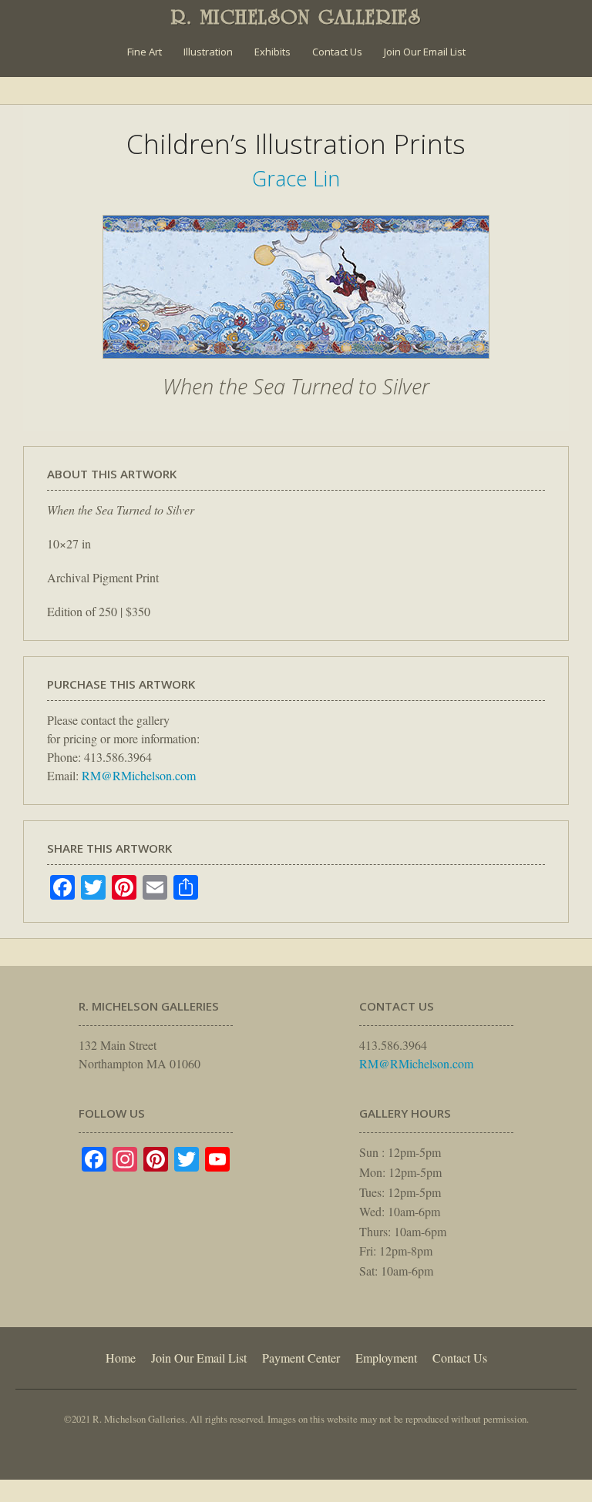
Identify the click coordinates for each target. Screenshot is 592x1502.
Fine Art (144, 52)
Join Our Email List (425, 52)
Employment (386, 1357)
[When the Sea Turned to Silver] (296, 366)
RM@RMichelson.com (139, 775)
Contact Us (337, 52)
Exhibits (272, 52)
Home (121, 1357)
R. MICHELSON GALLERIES (296, 17)
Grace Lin (296, 178)
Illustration (208, 52)
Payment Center (301, 1357)
